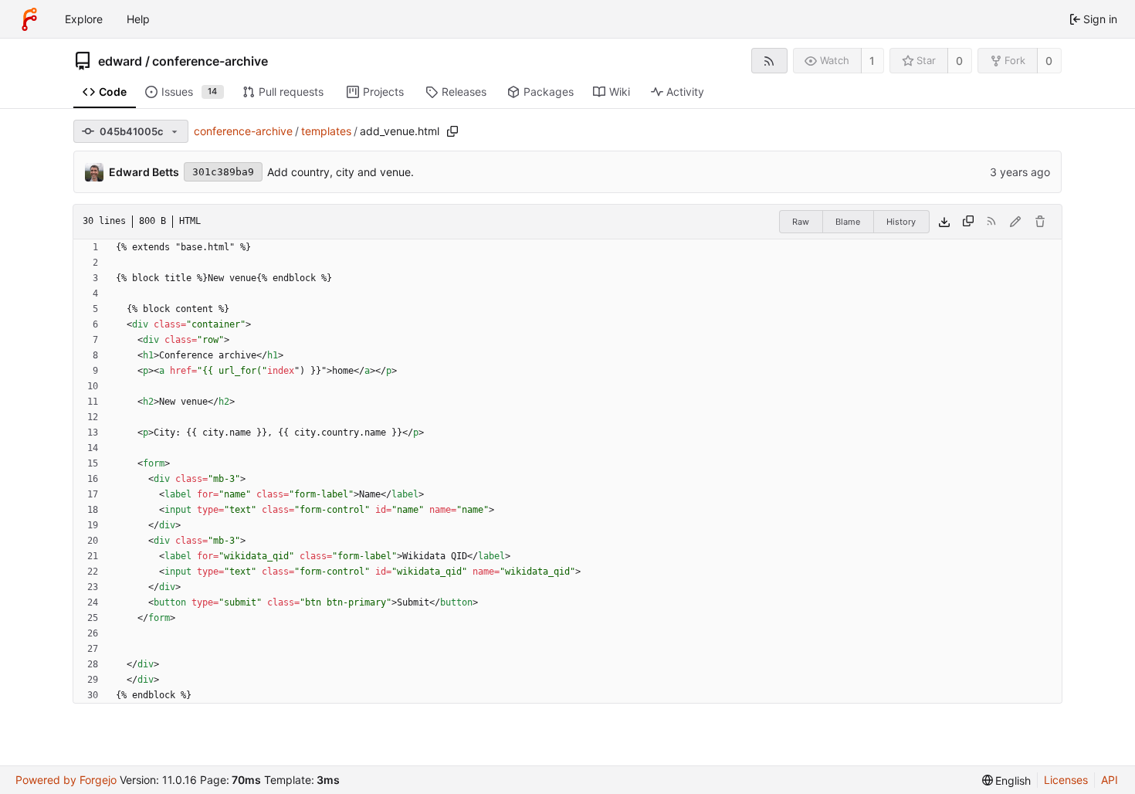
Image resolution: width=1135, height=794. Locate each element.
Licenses (1066, 779)
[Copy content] (968, 221)
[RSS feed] (769, 60)
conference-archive (210, 61)
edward (120, 61)
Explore (84, 18)
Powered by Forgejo (66, 779)
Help (138, 18)
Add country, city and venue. (340, 171)
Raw (800, 221)
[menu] (1007, 780)
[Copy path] (452, 131)
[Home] (29, 19)
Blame (847, 221)
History (901, 221)
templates (326, 130)
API (1109, 779)
